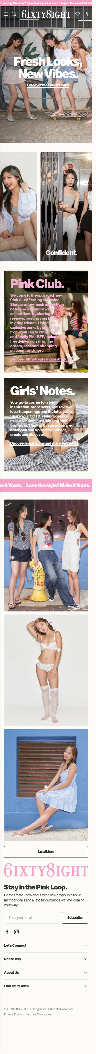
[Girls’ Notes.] (46, 419)
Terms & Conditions (38, 1009)
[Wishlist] (77, 14)
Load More (46, 846)
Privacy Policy (13, 1009)
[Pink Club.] (46, 316)
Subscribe (75, 912)
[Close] (89, 3)
